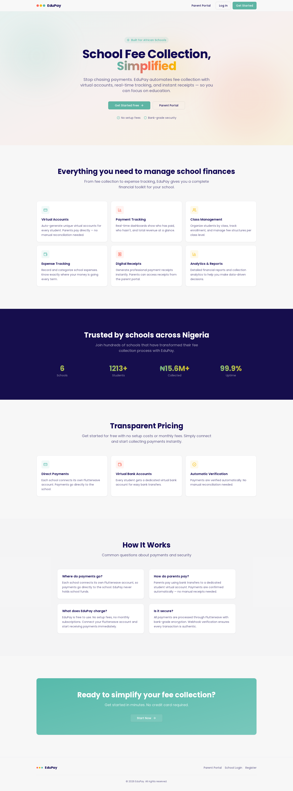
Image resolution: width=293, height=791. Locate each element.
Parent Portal (201, 6)
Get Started (244, 6)
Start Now (144, 718)
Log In (223, 6)
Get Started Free (127, 105)
